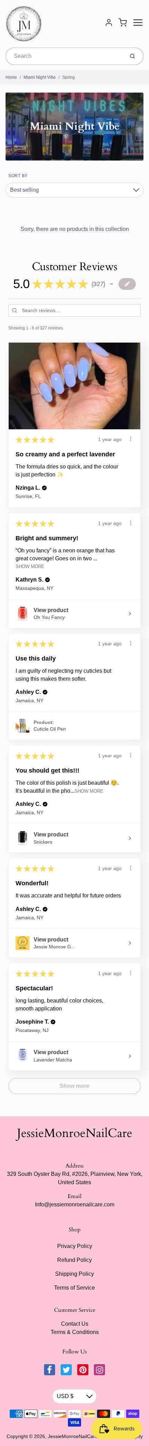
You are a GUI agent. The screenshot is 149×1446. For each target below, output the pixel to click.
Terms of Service (74, 1288)
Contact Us (74, 1324)
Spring (68, 77)
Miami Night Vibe (40, 77)
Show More (30, 566)
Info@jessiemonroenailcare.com (74, 1204)
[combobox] (64, 56)
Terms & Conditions (75, 1332)
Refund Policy (74, 1260)
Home (11, 77)
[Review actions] (130, 439)
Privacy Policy (74, 1246)
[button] (111, 284)
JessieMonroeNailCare (74, 1133)
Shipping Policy (74, 1274)
